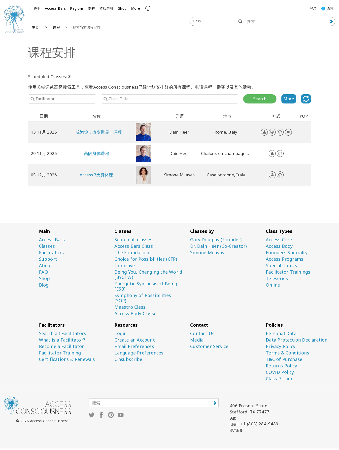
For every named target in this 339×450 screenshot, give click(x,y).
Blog (44, 285)
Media (196, 340)
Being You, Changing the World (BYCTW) (148, 274)
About (46, 265)
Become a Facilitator (61, 346)
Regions (77, 8)
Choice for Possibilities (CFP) (145, 259)
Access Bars (55, 8)
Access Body (279, 246)
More (135, 8)
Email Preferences (134, 346)
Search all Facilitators (62, 333)
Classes (47, 246)
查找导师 (107, 8)
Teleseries (277, 278)
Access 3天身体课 (96, 175)
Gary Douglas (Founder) (215, 239)
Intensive (124, 265)
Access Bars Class (133, 246)
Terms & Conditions (287, 352)
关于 (37, 8)
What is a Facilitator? (62, 340)
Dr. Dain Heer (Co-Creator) (218, 246)
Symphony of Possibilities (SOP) (142, 298)
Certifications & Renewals (67, 359)
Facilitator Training (60, 352)
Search (260, 98)
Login (120, 333)
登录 (313, 8)
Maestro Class (129, 307)
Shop (122, 8)
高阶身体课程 (96, 153)
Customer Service (209, 346)
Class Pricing (280, 378)
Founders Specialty (286, 252)
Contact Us (202, 333)
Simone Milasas (207, 252)
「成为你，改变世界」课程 (96, 132)
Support (48, 259)
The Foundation (131, 252)
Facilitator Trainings (288, 272)
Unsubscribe (128, 359)
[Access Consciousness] (14, 19)
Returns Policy (281, 365)
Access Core (279, 239)
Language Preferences (138, 352)
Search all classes (133, 239)
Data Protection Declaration (296, 340)
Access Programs (284, 259)
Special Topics (281, 265)
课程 (91, 8)
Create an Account (134, 340)
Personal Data (281, 333)
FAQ (43, 272)
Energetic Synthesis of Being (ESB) (145, 286)
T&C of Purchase (284, 359)
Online (273, 285)
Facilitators (51, 252)
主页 (35, 27)
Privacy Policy (280, 346)
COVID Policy (280, 372)
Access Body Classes (136, 313)
